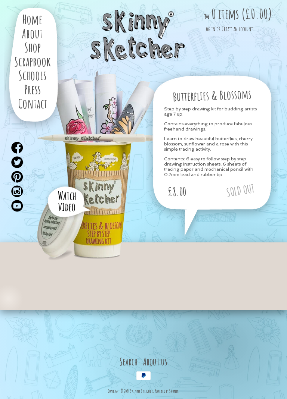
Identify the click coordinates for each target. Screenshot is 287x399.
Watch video (67, 201)
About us (155, 361)
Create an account (237, 29)
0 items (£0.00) (240, 14)
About (32, 33)
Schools (32, 75)
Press (32, 89)
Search (129, 361)
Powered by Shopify (166, 391)
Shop (32, 47)
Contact (32, 103)
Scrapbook (32, 61)
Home (32, 19)
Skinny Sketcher (137, 36)
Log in (209, 29)
